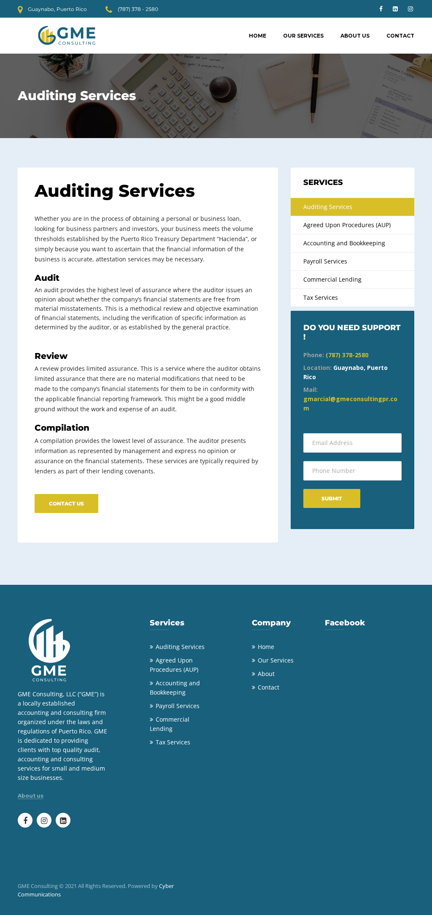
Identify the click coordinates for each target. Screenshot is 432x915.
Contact (400, 36)
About (266, 674)
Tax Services (320, 297)
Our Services (303, 36)
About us (30, 796)
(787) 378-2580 (347, 355)
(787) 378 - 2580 (138, 9)
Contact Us (66, 503)
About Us (355, 36)
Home (257, 36)
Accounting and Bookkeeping (344, 243)
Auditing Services (327, 207)
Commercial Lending (332, 279)
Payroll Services (325, 261)
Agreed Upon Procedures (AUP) (347, 225)
